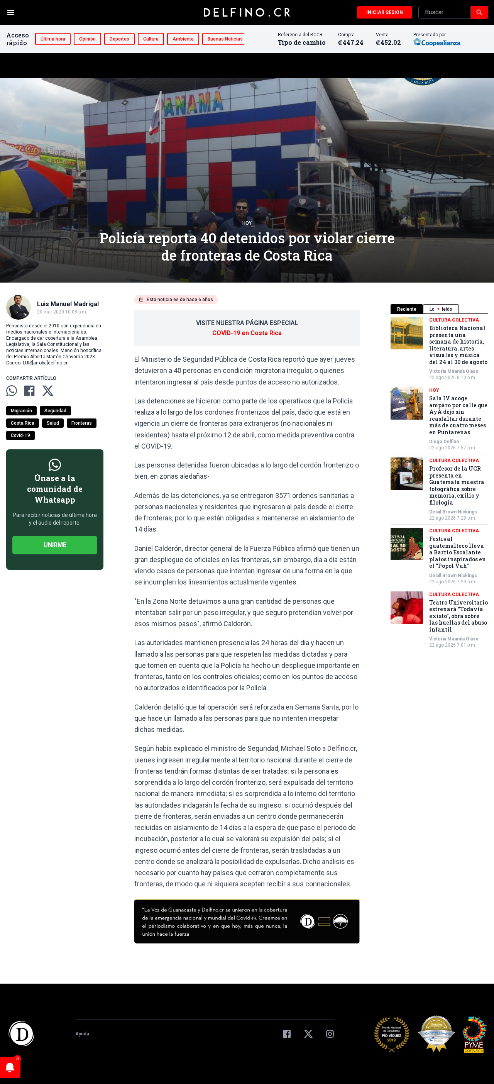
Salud (53, 423)
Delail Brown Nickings (453, 512)
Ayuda (82, 1034)
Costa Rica (22, 423)
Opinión (87, 39)
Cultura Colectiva (454, 320)
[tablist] (439, 309)
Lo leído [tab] (441, 309)
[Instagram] (330, 1033)
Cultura (151, 39)
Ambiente (183, 39)
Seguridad (55, 410)
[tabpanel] (439, 482)
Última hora (53, 39)
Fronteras (81, 423)
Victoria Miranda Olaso (454, 371)
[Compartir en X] (48, 390)
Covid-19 (20, 435)
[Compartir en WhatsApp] (11, 390)
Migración (21, 410)
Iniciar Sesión (384, 12)
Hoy (247, 223)
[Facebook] (286, 1033)
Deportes (119, 39)
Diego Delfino (444, 441)
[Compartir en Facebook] (29, 390)
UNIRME (55, 545)
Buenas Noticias (225, 39)
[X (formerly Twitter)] (308, 1033)
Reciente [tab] (406, 309)
